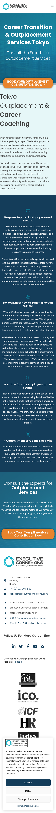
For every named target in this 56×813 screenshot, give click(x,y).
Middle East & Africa (20, 623)
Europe (30, 618)
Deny (28, 790)
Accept (28, 782)
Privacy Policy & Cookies (28, 806)
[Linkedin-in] (13, 646)
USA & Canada (18, 618)
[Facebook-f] (28, 646)
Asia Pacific (40, 618)
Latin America (38, 623)
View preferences (28, 799)
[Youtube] (35, 646)
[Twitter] (21, 646)
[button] (52, 5)
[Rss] (42, 646)
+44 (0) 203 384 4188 (20, 588)
